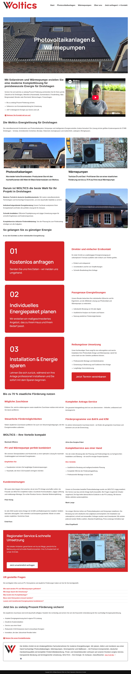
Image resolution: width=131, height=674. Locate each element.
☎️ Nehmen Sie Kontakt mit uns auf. (18, 115)
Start (52, 5)
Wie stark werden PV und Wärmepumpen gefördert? (22, 589)
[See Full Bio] (115, 655)
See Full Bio (109, 655)
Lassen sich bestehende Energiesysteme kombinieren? (23, 601)
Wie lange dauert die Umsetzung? (15, 592)
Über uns (98, 5)
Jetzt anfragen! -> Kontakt (116, 5)
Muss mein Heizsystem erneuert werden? (18, 598)
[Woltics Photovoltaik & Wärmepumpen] (20, 5)
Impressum (72, 672)
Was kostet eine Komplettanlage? (15, 595)
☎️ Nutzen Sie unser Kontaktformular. (16, 638)
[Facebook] (21, 659)
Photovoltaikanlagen (66, 5)
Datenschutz (79, 672)
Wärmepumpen (84, 5)
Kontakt (84, 672)
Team (68, 672)
